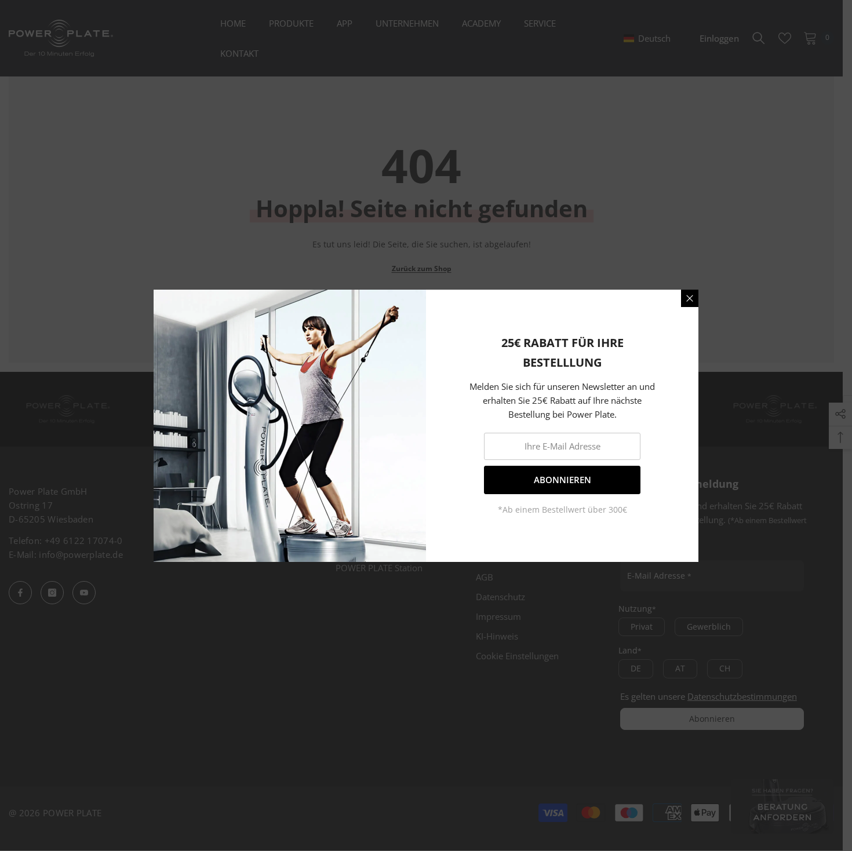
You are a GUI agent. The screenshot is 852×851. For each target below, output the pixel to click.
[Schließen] (689, 298)
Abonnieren (562, 479)
